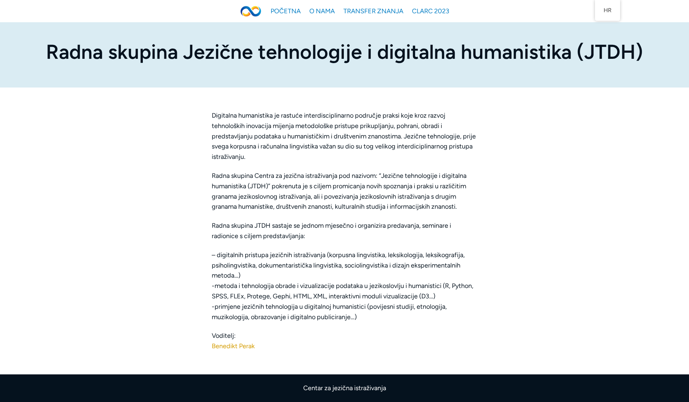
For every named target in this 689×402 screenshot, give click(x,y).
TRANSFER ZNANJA (373, 11)
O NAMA (322, 11)
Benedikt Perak (233, 346)
